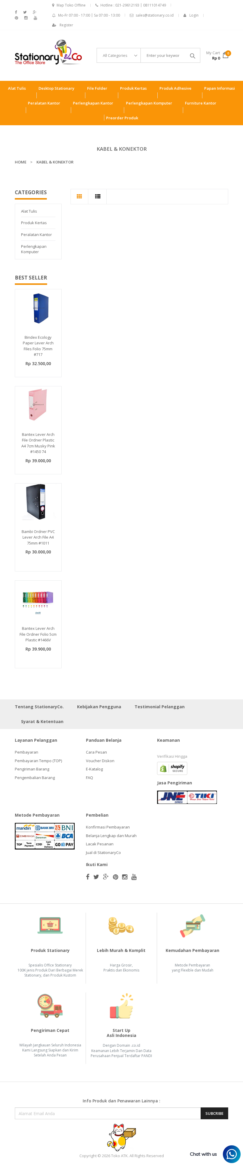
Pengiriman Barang (32, 769)
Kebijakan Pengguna (99, 706)
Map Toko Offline (71, 5)
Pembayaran (26, 752)
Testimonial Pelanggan (160, 706)
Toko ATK (119, 1155)
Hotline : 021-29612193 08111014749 (133, 5)
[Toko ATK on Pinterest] (16, 18)
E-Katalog (94, 769)
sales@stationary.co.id (155, 15)
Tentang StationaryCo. (39, 706)
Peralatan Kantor (36, 234)
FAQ (89, 777)
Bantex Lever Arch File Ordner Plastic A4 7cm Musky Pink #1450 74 (38, 443)
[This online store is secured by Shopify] (172, 768)
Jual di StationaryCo (103, 852)
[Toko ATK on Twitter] (25, 12)
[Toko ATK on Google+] (34, 12)
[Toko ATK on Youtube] (35, 18)
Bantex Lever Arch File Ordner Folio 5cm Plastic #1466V (38, 634)
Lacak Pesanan (99, 844)
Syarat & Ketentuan (42, 721)
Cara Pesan (96, 752)
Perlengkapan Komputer (34, 249)
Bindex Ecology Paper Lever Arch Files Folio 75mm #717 (38, 346)
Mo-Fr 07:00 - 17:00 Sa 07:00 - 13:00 (89, 15)
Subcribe (214, 1113)
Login (194, 15)
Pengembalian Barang (35, 777)
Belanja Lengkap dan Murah (111, 835)
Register (66, 25)
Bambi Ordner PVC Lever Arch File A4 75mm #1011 (38, 537)
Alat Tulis (29, 211)
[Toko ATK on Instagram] (26, 18)
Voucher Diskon (100, 760)
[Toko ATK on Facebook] (16, 12)
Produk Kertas (34, 222)
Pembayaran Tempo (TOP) (38, 760)
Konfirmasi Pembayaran (108, 827)
